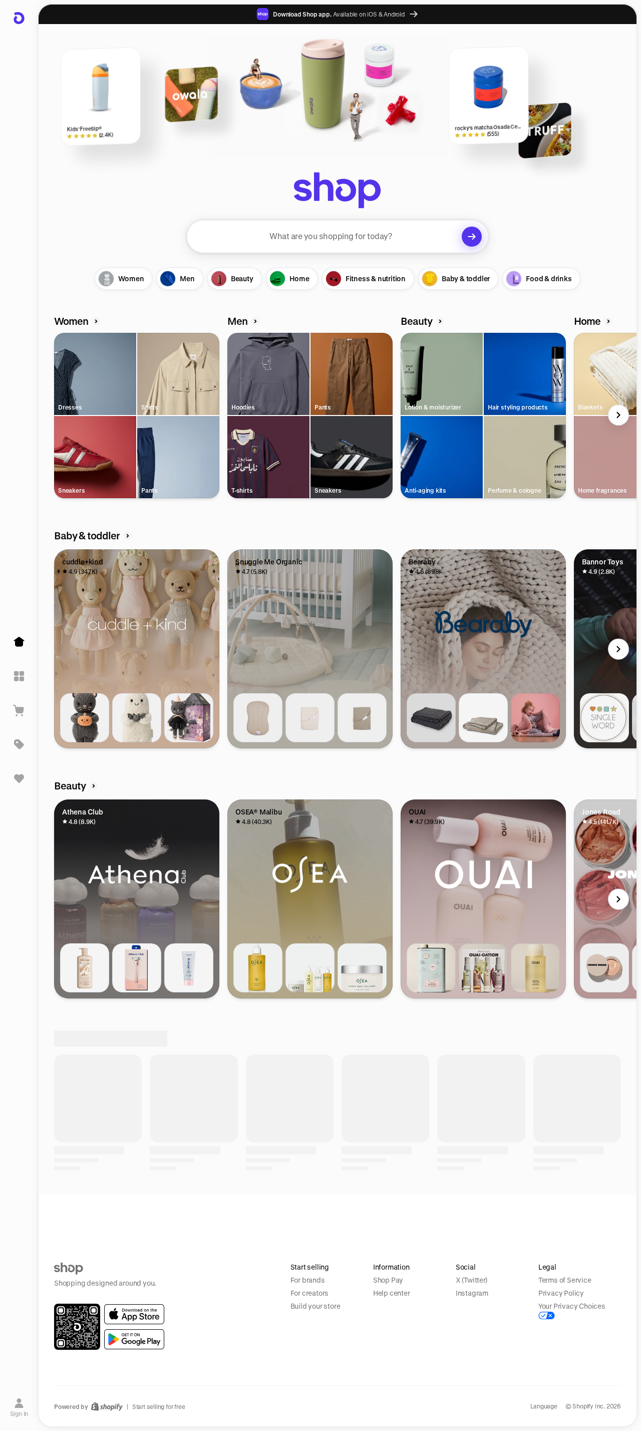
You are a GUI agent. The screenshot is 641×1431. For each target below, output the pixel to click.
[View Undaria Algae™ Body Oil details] (257, 967)
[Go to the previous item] (56, 415)
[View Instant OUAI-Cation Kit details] (483, 967)
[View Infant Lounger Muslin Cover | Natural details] (310, 717)
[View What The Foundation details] (604, 967)
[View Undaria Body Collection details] (310, 967)
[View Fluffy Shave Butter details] (188, 967)
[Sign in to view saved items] (19, 778)
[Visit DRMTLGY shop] (310, 1348)
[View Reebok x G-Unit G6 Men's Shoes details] (362, 1218)
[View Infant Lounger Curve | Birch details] (257, 717)
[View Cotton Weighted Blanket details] (431, 717)
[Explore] (19, 676)
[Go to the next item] (618, 415)
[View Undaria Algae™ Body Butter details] (362, 967)
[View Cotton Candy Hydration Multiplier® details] (431, 1218)
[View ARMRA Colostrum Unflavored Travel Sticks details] (188, 1218)
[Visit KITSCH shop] (206, 1348)
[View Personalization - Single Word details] (604, 717)
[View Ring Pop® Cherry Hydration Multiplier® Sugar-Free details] (535, 1218)
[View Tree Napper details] (483, 717)
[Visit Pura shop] (519, 1348)
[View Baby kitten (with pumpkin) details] (84, 717)
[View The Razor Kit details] (136, 967)
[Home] (19, 642)
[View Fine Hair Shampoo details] (535, 967)
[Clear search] (472, 237)
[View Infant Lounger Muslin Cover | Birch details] (362, 717)
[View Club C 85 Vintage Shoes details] (257, 1218)
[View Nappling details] (535, 717)
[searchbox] (337, 237)
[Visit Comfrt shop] (102, 1348)
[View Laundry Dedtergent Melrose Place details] (431, 967)
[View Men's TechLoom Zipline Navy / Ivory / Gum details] (604, 1218)
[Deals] (19, 744)
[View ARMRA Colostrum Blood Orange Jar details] (136, 1218)
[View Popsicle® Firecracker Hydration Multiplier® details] (483, 1218)
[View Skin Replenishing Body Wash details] (84, 967)
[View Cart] (19, 710)
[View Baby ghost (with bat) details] (136, 717)
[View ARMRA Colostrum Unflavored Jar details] (84, 1218)
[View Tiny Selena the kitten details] (188, 717)
